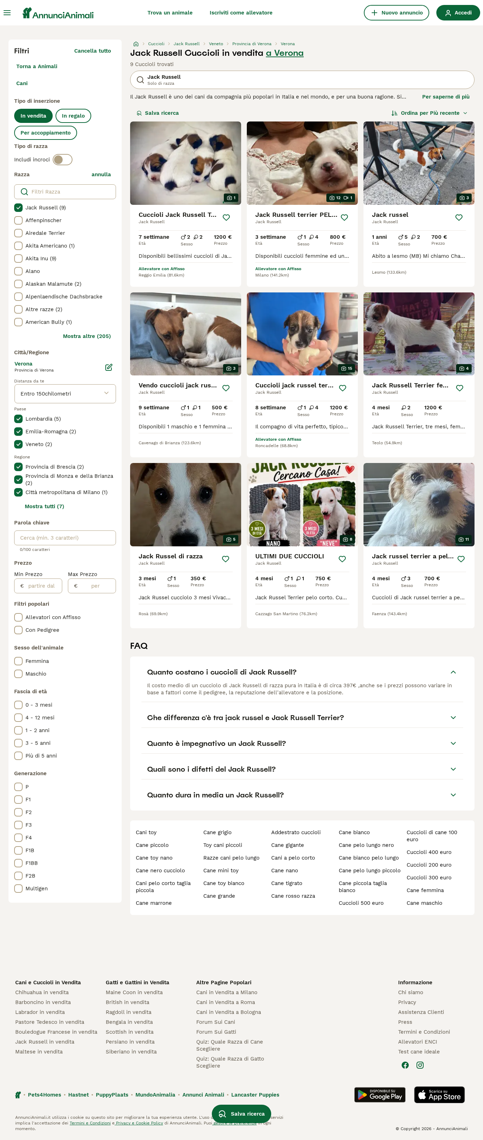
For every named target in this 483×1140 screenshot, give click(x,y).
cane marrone (154, 903)
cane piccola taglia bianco (363, 886)
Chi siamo (410, 992)
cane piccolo (152, 845)
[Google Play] (380, 1094)
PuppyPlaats (112, 1095)
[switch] (62, 159)
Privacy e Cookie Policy (139, 1123)
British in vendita (127, 1002)
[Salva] (226, 217)
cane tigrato (286, 883)
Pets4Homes (44, 1095)
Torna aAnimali (36, 66)
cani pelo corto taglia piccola (163, 886)
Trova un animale (170, 13)
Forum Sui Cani (215, 1022)
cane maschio (424, 903)
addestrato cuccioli (296, 832)
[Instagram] (420, 1065)
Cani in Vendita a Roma (225, 1002)
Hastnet (78, 1095)
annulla (101, 174)
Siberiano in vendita (131, 1052)
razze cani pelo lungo (231, 858)
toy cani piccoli (222, 845)
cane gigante (287, 845)
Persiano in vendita (130, 1042)
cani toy (146, 832)
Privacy (407, 1002)
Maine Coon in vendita (134, 992)
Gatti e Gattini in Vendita (137, 982)
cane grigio (217, 832)
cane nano (284, 870)
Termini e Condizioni (424, 1032)
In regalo (73, 116)
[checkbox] (18, 208)
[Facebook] (405, 1065)
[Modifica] (109, 367)
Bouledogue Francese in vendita (56, 1032)
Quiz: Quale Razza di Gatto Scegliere (230, 1062)
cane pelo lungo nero (366, 845)
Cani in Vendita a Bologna (228, 1012)
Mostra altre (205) (87, 336)
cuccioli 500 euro (361, 903)
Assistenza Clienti (421, 1012)
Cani (22, 83)
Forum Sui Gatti (216, 1032)
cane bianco (354, 832)
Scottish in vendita (129, 1032)
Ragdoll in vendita (128, 1012)
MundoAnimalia (155, 1095)
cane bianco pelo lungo (369, 858)
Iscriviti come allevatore (241, 13)
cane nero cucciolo (160, 870)
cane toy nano (154, 858)
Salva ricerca (162, 113)
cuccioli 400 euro (429, 852)
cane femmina (425, 890)
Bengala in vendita (129, 1022)
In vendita (33, 116)
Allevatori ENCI (417, 1042)
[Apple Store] (439, 1094)
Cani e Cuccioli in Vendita (48, 982)
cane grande (219, 896)
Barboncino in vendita (43, 1002)
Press (405, 1022)
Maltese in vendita (39, 1052)
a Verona (285, 53)
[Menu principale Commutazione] (7, 13)
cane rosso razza (293, 896)
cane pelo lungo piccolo (370, 870)
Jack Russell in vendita (44, 1042)
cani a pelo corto (293, 858)
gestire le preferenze (234, 1123)
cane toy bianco (223, 883)
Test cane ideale (419, 1052)
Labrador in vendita (40, 1012)
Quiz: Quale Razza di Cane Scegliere (229, 1045)
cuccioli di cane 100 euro (432, 836)
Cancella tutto (92, 51)
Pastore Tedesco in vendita (49, 1022)
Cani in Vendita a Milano (226, 992)
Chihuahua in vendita (42, 992)
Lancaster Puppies (255, 1095)
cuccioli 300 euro (429, 877)
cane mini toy (221, 870)
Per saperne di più (446, 97)
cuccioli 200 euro (429, 865)
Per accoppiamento (46, 133)
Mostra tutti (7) (44, 506)
